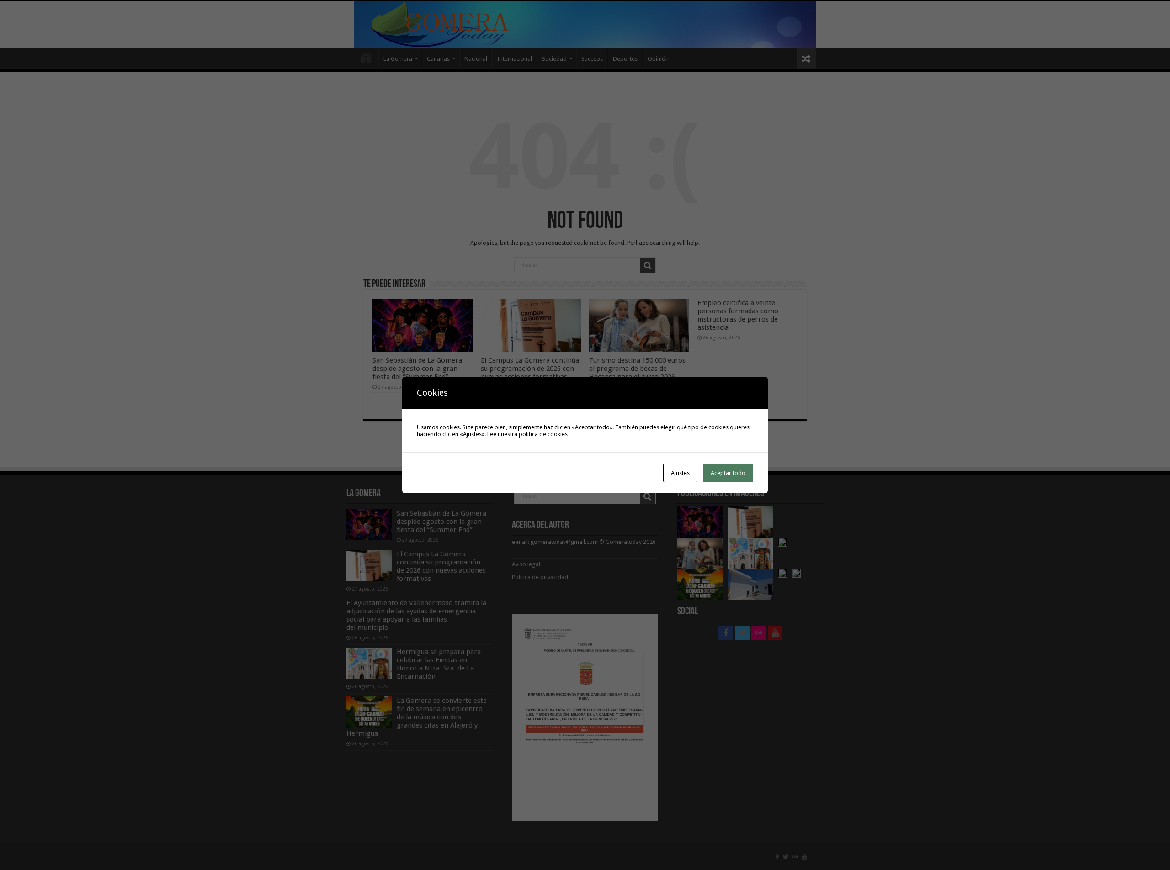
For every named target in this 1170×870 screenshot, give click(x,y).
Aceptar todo (728, 472)
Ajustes (680, 472)
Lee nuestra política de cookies (527, 434)
